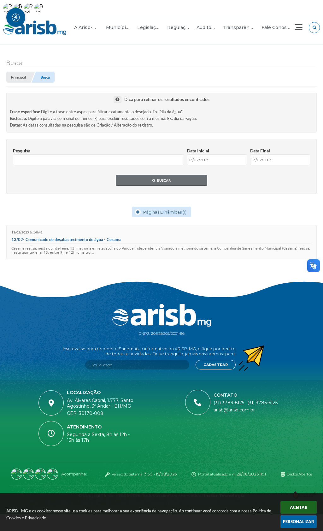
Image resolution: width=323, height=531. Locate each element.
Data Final (260, 150)
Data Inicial (198, 150)
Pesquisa (21, 150)
